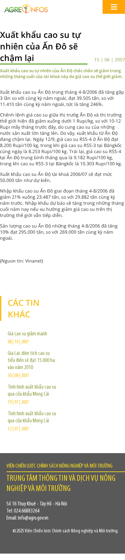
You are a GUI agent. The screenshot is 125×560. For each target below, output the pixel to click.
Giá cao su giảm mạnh (27, 334)
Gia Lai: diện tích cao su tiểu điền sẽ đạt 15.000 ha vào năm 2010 (31, 361)
